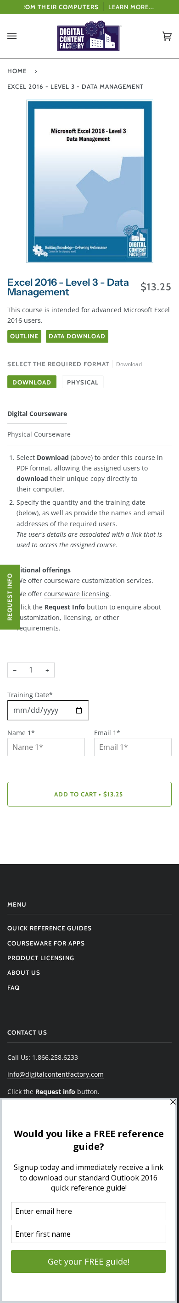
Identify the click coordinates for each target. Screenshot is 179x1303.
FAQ (13, 987)
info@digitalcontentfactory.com (55, 1074)
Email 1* (107, 732)
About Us (23, 972)
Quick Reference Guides (49, 928)
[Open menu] (21, 36)
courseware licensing (76, 593)
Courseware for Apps (46, 943)
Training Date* (30, 694)
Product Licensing (40, 957)
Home (17, 71)
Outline (24, 336)
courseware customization (84, 580)
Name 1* (21, 732)
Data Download (77, 336)
